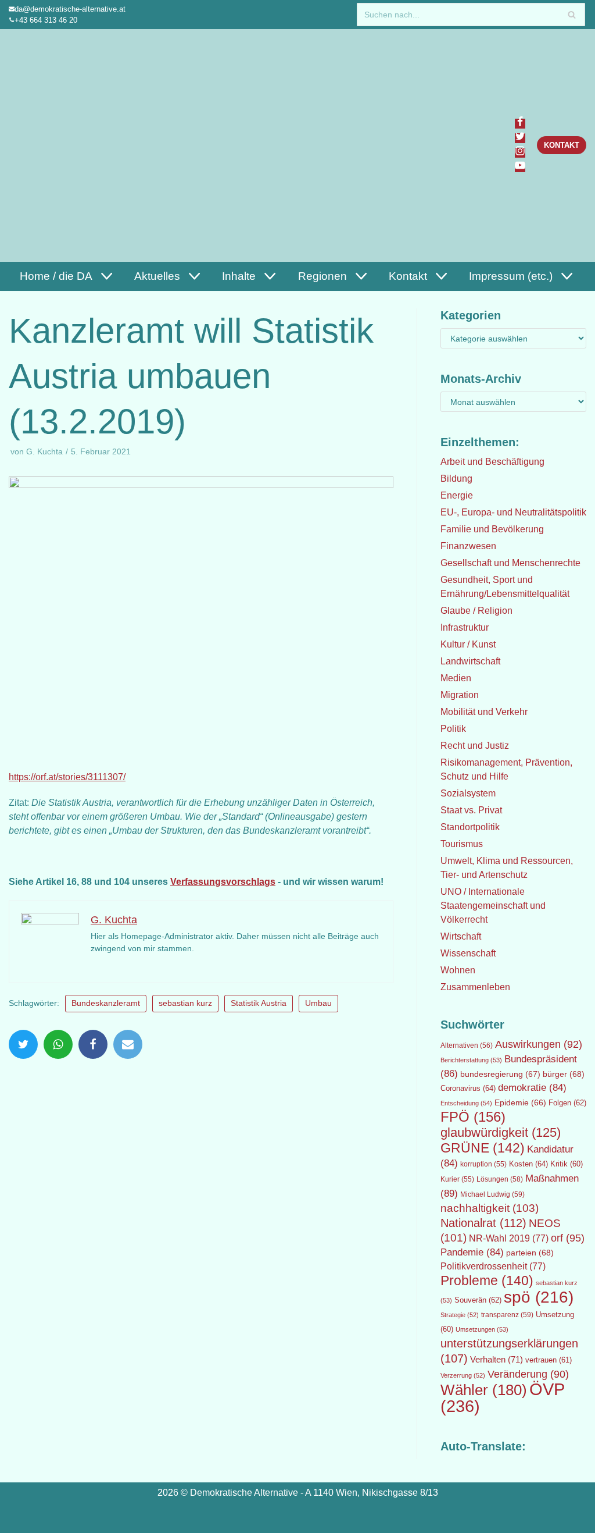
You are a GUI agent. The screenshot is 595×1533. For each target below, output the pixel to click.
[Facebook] (520, 124)
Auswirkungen (538, 1044)
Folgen (567, 1102)
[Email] (127, 1044)
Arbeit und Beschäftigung (492, 462)
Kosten (528, 1163)
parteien (530, 1252)
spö (539, 1296)
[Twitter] (520, 138)
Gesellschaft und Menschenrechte (510, 563)
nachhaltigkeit (489, 1208)
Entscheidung (466, 1103)
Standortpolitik (470, 827)
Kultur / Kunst (468, 644)
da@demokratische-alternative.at (70, 9)
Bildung (456, 478)
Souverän (477, 1300)
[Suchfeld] (572, 14)
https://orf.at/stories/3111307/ (67, 777)
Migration (459, 695)
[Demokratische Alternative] (65, 145)
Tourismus (461, 844)
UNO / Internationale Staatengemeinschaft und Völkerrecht (493, 905)
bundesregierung (500, 1074)
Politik (453, 729)
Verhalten (496, 1359)
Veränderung (528, 1374)
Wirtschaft (460, 936)
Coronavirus (468, 1088)
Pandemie (472, 1252)
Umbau (318, 1003)
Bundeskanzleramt (105, 1003)
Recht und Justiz (474, 746)
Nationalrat (483, 1223)
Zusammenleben (475, 987)
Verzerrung (462, 1375)
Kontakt (561, 145)
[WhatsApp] (58, 1044)
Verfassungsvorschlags (222, 882)
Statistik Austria (258, 1003)
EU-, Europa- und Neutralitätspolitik (513, 512)
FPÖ (473, 1117)
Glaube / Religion (476, 611)
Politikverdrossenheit (493, 1266)
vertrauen (548, 1360)
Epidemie (520, 1102)
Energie (456, 495)
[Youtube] (520, 167)
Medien (455, 678)
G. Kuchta (44, 451)
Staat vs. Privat (471, 810)
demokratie (532, 1087)
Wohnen (457, 970)
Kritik (566, 1164)
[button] (105, 276)
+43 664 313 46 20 (46, 20)
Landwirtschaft (470, 661)
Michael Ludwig (492, 1194)
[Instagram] (520, 153)
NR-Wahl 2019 (509, 1238)
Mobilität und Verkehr (484, 712)
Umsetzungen (482, 1329)
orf (568, 1238)
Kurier (457, 1179)
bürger (564, 1074)
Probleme (486, 1280)
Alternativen (466, 1045)
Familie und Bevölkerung (492, 529)
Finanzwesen (468, 546)
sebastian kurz (185, 1003)
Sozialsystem (468, 793)
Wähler (483, 1390)
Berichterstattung (471, 1060)
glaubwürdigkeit (500, 1132)
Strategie (459, 1314)
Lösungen (499, 1179)
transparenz (507, 1315)
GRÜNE (482, 1147)
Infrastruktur (464, 627)
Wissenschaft (468, 953)
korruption (483, 1164)
